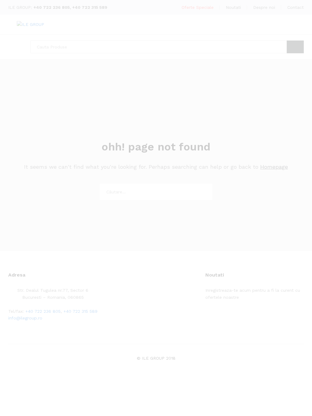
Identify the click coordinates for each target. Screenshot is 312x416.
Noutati (233, 7)
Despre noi (264, 7)
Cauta (295, 47)
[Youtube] (235, 316)
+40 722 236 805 (52, 7)
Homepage (274, 167)
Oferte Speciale (198, 7)
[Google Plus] (226, 316)
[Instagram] (245, 316)
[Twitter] (216, 316)
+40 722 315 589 (89, 7)
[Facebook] (207, 316)
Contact (295, 7)
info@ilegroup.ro (25, 318)
